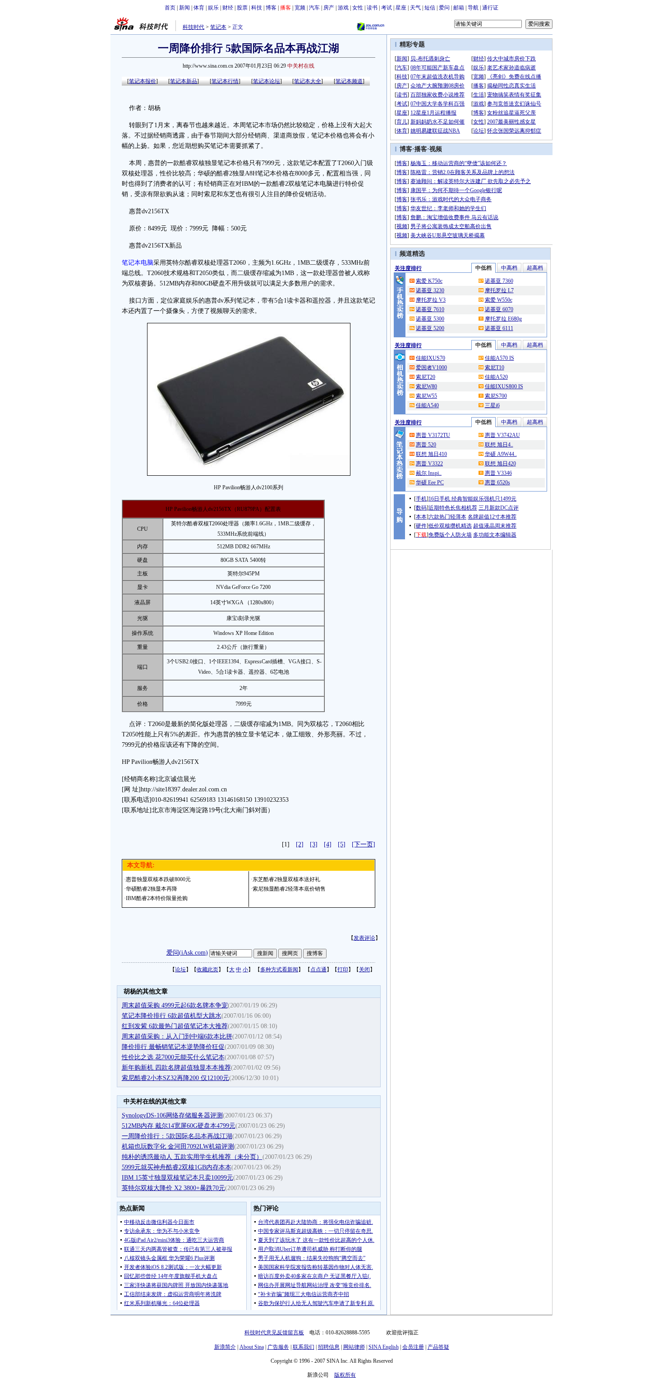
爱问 (444, 8)
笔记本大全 (307, 81)
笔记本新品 (183, 81)
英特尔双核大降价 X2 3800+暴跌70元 (173, 1188)
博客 (271, 8)
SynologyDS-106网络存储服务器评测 (172, 1115)
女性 (357, 8)
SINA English (383, 1347)
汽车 (314, 8)
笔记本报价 (142, 81)
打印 (342, 969)
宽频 (300, 8)
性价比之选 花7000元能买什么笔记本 (173, 1057)
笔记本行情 (225, 81)
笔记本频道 (349, 81)
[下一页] (363, 844)
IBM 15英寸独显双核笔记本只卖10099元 (177, 1177)
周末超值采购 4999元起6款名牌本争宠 (175, 1005)
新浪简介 (225, 1347)
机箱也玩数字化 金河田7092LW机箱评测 (178, 1146)
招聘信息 (329, 1347)
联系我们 (303, 1347)
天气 (415, 8)
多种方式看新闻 (279, 969)
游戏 (343, 8)
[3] (314, 844)
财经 (227, 8)
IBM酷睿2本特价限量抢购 (157, 898)
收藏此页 (207, 969)
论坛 (180, 969)
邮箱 (458, 8)
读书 (372, 8)
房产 (328, 8)
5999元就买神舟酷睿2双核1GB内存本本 (176, 1167)
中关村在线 (300, 66)
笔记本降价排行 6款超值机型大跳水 (171, 1015)
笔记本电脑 (137, 262)
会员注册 (413, 1347)
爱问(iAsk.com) (187, 952)
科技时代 (193, 27)
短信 (429, 8)
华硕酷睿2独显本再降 (151, 889)
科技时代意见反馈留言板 (274, 1332)
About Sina (251, 1347)
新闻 (184, 8)
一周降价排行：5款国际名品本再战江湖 (177, 1136)
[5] (341, 844)
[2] (300, 844)
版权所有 (345, 1375)
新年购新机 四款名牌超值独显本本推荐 (176, 1067)
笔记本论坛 (266, 81)
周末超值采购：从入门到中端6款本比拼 (177, 1036)
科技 (256, 8)
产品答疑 (438, 1347)
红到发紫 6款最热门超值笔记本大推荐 (175, 1026)
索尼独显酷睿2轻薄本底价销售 (289, 889)
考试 (386, 8)
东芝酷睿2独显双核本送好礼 (286, 879)
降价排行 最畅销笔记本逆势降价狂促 (173, 1046)
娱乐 (213, 8)
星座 (401, 8)
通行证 (490, 8)
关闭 (364, 969)
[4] (328, 844)
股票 (242, 8)
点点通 (318, 969)
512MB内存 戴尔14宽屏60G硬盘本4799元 (178, 1125)
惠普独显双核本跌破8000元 (158, 879)
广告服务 (278, 1347)
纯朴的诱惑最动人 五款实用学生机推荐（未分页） (192, 1157)
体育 (198, 8)
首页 (170, 8)
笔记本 (218, 27)
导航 (473, 8)
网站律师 (354, 1347)
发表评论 (364, 938)
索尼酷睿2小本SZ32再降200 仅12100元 (175, 1078)
